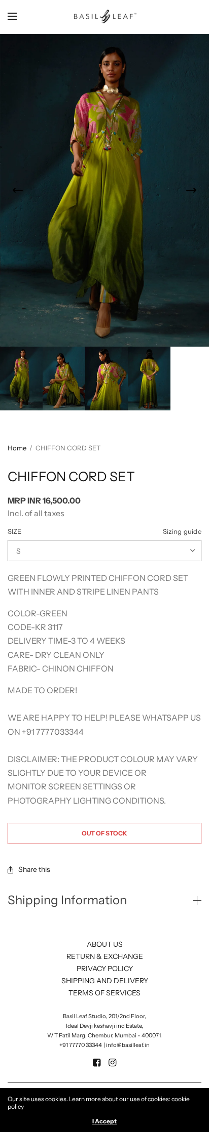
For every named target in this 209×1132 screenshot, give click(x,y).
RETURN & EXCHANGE (104, 956)
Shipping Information (67, 900)
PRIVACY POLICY (105, 968)
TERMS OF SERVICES (104, 992)
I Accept (104, 1121)
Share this (34, 869)
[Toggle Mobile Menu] (19, 17)
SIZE (104, 531)
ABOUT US (105, 944)
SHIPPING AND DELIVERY (104, 980)
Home (17, 448)
